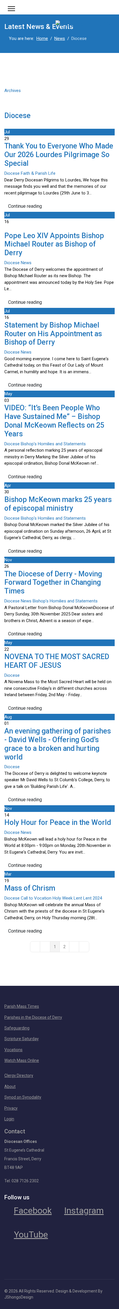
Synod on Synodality (22, 1097)
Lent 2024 (92, 898)
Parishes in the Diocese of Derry (33, 1017)
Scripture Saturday (21, 1038)
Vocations (13, 1049)
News (26, 262)
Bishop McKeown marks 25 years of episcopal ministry (58, 503)
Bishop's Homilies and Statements (53, 443)
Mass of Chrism (29, 888)
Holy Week (62, 898)
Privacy (11, 1108)
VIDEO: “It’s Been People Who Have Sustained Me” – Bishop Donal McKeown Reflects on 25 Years (54, 421)
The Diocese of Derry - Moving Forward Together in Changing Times (53, 582)
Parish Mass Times (21, 1006)
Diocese (17, 115)
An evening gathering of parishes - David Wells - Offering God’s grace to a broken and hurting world (57, 744)
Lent (78, 898)
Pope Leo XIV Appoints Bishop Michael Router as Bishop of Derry (54, 244)
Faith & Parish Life (38, 173)
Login (9, 1119)
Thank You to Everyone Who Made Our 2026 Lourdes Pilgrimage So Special (58, 155)
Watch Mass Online (21, 1060)
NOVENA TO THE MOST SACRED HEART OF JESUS (56, 661)
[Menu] (11, 8)
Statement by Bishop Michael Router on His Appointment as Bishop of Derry (53, 334)
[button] (59, 96)
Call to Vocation (36, 898)
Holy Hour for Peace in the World (57, 822)
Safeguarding (16, 1028)
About (10, 1086)
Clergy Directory (18, 1075)
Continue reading (25, 206)
